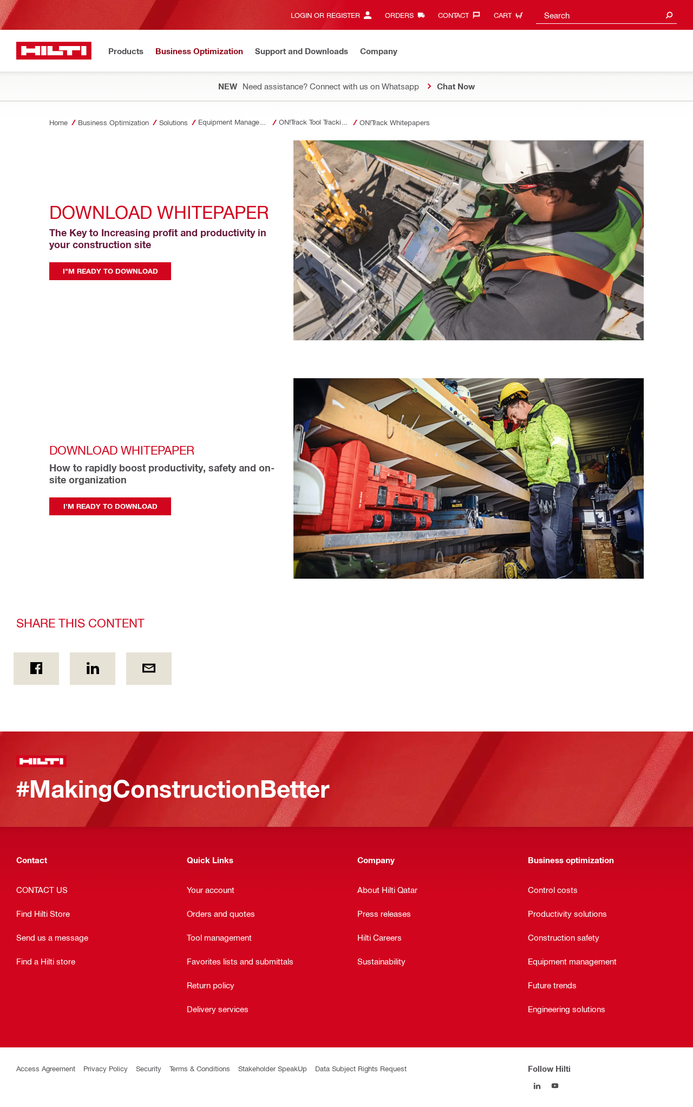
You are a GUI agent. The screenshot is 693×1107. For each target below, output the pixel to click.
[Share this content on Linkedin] (92, 668)
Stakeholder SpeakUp (272, 1068)
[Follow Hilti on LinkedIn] (537, 1086)
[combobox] (606, 15)
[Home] (53, 51)
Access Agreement (45, 1068)
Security (148, 1068)
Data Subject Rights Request (361, 1068)
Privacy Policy (105, 1068)
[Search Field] (669, 15)
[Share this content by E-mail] (149, 668)
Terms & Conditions (199, 1068)
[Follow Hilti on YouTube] (555, 1086)
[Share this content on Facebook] (36, 668)
